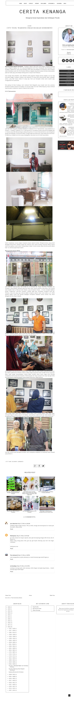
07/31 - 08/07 (12, 652)
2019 (9, 620)
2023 (9, 613)
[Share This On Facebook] (39, 466)
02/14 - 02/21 (12, 688)
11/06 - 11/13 (12, 632)
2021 (9, 617)
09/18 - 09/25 (12, 642)
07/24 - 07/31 (12, 654)
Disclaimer (43, 3)
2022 (9, 615)
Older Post (52, 595)
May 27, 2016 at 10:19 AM (23, 535)
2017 (9, 624)
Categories (51, 3)
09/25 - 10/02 (12, 640)
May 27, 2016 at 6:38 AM (24, 523)
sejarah (14, 461)
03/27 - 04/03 (12, 684)
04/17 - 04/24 (12, 680)
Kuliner (69, 73)
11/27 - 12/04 (12, 630)
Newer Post (8, 595)
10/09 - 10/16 (12, 638)
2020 (9, 618)
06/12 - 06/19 (12, 658)
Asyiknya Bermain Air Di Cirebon (16, 672)
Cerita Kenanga (42, 12)
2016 (9, 626)
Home (20, 3)
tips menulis (68, 82)
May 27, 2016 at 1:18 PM (24, 555)
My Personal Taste (37, 608)
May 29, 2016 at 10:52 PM (23, 566)
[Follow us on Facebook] (63, 60)
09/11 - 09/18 (12, 644)
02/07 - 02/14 (12, 690)
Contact (31, 3)
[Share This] (35, 466)
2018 (9, 622)
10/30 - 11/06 (12, 634)
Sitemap (37, 3)
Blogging (59, 3)
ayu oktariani (14, 523)
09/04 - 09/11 (12, 646)
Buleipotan (13, 535)
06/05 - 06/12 (12, 660)
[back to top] (69, 695)
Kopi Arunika (36, 606)
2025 (9, 609)
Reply (11, 529)
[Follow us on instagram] (70, 60)
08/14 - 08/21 (12, 650)
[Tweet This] (43, 466)
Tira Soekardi (14, 555)
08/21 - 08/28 (12, 648)
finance (69, 76)
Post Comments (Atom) (16, 597)
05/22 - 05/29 (12, 663)
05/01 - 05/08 (12, 676)
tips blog (69, 79)
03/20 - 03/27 (12, 686)
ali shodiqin (13, 566)
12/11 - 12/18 (12, 628)
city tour (8, 461)
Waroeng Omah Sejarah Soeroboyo (14, 66)
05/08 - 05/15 (12, 674)
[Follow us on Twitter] (67, 60)
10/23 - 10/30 (12, 636)
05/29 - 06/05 (12, 662)
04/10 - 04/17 (12, 682)
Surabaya (20, 461)
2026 (9, 607)
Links (65, 3)
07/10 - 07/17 (12, 656)
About (25, 3)
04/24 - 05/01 (12, 678)
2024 (69, 70)
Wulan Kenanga (36, 610)
